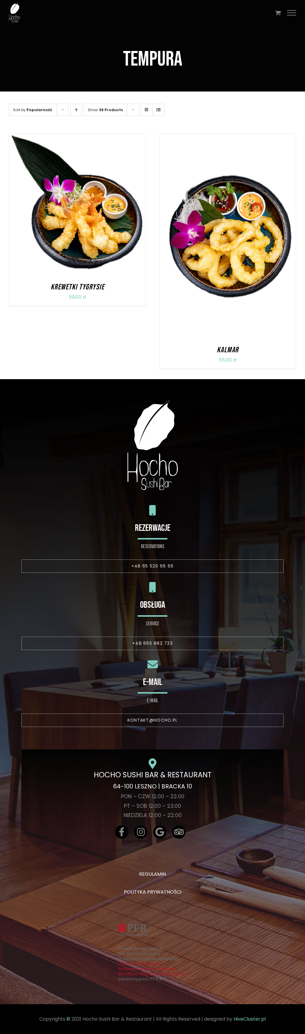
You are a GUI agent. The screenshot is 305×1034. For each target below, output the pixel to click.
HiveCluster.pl (250, 1019)
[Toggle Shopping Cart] (278, 13)
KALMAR (228, 350)
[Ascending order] (76, 110)
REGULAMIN (152, 874)
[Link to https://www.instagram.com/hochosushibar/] (140, 832)
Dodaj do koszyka (60, 205)
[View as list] (158, 110)
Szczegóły (102, 205)
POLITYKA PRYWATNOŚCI (152, 892)
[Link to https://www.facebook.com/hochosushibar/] (121, 832)
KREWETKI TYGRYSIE (78, 287)
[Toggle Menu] (291, 12)
